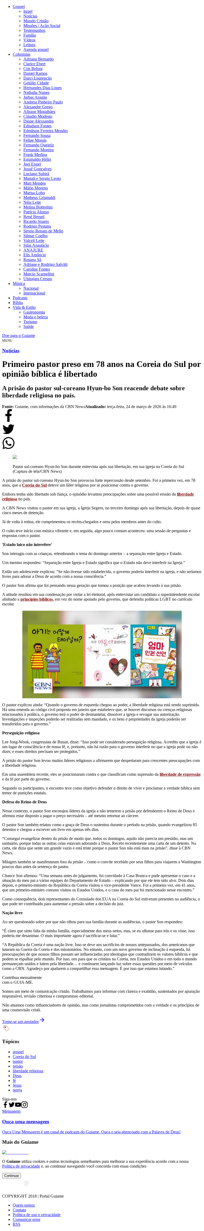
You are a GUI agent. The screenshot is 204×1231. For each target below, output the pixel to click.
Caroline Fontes (36, 269)
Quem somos (24, 1205)
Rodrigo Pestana (37, 226)
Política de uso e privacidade (37, 1214)
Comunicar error (26, 1219)
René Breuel (33, 216)
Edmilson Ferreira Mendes (45, 130)
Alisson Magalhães (39, 111)
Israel (27, 11)
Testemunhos (34, 30)
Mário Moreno (35, 188)
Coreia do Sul (34, 485)
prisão (18, 1066)
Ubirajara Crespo (37, 278)
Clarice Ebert (34, 64)
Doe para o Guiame (18, 335)
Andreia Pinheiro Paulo (43, 102)
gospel (18, 1052)
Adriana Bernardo (38, 59)
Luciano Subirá (36, 173)
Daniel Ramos (35, 73)
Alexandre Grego (38, 107)
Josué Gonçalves (37, 169)
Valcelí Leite (33, 240)
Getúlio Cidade (36, 83)
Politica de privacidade (21, 1166)
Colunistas (21, 54)
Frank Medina (35, 154)
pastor (18, 1061)
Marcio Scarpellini (38, 274)
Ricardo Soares (36, 221)
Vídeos (29, 40)
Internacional (34, 293)
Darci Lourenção (37, 78)
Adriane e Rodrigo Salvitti (45, 264)
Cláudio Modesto (37, 116)
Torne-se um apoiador (20, 1021)
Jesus (17, 1085)
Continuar (11, 1176)
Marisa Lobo (34, 192)
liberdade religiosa (28, 1071)
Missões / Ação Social (41, 25)
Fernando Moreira (38, 150)
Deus (17, 1075)
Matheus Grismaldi (39, 197)
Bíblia (18, 302)
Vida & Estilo (24, 307)
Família (29, 35)
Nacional (31, 288)
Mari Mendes (34, 183)
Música (19, 283)
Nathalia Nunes (36, 92)
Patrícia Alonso (36, 212)
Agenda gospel (36, 49)
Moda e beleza (35, 317)
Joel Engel (32, 164)
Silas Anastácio (36, 245)
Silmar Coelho (35, 235)
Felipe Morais (34, 140)
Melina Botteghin (38, 207)
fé (14, 1080)
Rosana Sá (32, 259)
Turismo (30, 321)
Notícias (30, 16)
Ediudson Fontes (37, 126)
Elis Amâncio (34, 255)
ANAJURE (33, 250)
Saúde (28, 326)
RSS (16, 1224)
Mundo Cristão (36, 21)
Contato (19, 1210)
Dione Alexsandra (38, 121)
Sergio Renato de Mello (43, 231)
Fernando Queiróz (38, 145)
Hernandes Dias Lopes (42, 87)
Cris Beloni (32, 68)
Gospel (19, 6)
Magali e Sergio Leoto (42, 178)
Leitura (29, 44)
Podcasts (20, 298)
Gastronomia (34, 312)
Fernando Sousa (36, 135)
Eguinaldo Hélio (37, 159)
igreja (17, 1090)
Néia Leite (32, 202)
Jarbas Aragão (35, 97)
